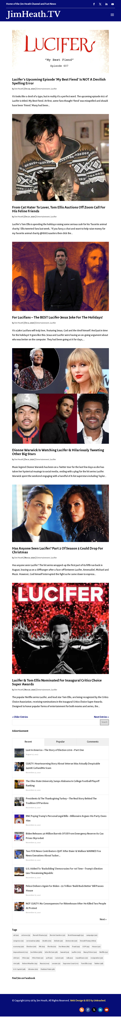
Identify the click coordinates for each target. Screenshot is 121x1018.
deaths (46, 941)
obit (16, 958)
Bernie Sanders (57, 935)
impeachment (20, 952)
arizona (25, 935)
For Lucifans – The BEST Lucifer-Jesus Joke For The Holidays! (57, 317)
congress (18, 941)
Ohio (25, 958)
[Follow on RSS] (81, 1009)
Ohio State (37, 958)
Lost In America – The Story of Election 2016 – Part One (55, 750)
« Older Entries (20, 717)
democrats (71, 941)
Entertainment (43, 89)
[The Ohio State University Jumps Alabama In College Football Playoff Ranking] (19, 788)
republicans (82, 958)
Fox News (64, 946)
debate (58, 941)
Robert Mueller (29, 963)
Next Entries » (101, 717)
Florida (52, 946)
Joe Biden (36, 952)
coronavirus (33, 941)
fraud (76, 946)
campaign (91, 935)
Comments (93, 741)
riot (16, 963)
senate (56, 963)
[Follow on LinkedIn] (106, 4)
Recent (28, 741)
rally (69, 958)
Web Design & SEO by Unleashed (87, 1000)
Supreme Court (70, 963)
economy (18, 946)
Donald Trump (88, 941)
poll (49, 958)
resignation (97, 958)
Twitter (98, 963)
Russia (44, 963)
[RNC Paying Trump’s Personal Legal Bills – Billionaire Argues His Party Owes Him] (19, 823)
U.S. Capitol (19, 969)
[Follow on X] (100, 4)
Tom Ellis (86, 963)
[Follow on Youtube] (112, 4)
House (96, 946)
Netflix (103, 952)
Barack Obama (40, 935)
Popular (60, 741)
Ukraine (33, 969)
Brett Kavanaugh (76, 935)
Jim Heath (18, 89)
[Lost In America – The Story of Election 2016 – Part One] (19, 757)
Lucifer (54, 89)
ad (16, 935)
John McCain (51, 952)
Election (31, 946)
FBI (42, 946)
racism (59, 958)
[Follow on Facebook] (94, 4)
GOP (85, 946)
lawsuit (64, 952)
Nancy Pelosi (90, 952)
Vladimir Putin (48, 969)
